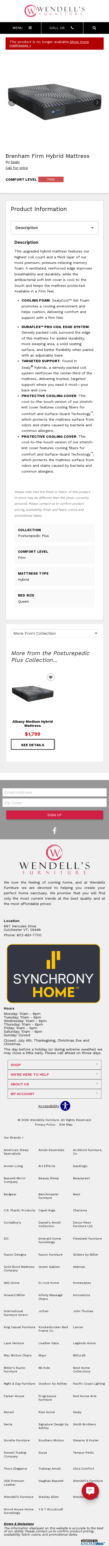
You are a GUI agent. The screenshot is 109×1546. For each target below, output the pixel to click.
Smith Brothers (84, 1424)
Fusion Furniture (51, 1254)
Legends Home (84, 1343)
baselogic (80, 1166)
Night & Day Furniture (19, 1383)
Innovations (81, 1295)
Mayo (42, 1355)
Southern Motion (51, 1440)
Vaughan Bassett (51, 1481)
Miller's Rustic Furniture (14, 1369)
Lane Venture (14, 1343)
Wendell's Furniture (88, 1481)
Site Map (65, 1124)
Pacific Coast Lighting (89, 1383)
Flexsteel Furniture (87, 1238)
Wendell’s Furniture (18, 1497)
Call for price (17, 168)
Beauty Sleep (49, 1178)
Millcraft (79, 1355)
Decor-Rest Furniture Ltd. (83, 1224)
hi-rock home (49, 1283)
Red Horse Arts (85, 1396)
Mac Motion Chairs (18, 1355)
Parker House (14, 1396)
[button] (97, 102)
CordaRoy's (12, 1222)
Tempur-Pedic (83, 1452)
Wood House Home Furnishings (18, 1511)
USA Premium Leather (14, 1482)
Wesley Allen (49, 1497)
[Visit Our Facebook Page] (54, 831)
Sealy (15, 162)
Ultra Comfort (83, 1468)
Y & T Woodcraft (51, 1509)
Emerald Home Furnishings (50, 1240)
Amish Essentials (51, 1150)
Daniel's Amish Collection (50, 1224)
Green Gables (49, 1267)
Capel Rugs (47, 1210)
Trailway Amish (50, 1468)
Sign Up (54, 815)
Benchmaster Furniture (49, 1196)
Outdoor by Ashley (53, 1383)
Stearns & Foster (86, 1440)
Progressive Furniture (47, 1397)
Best (76, 1194)
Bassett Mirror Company (15, 1180)
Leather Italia (49, 1343)
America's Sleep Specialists (16, 1151)
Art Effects (47, 1166)
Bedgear (10, 1194)
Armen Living (13, 1166)
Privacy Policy (45, 1124)
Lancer (78, 1327)
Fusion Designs (15, 1254)
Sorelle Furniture (17, 1440)
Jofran (43, 1311)
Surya (43, 1452)
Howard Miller (14, 1295)
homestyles (82, 1283)
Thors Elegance (15, 1468)
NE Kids (44, 1368)
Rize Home (47, 1412)
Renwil (9, 1412)
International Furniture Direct (16, 1312)
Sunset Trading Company (15, 1454)
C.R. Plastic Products (19, 1210)
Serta (8, 1424)
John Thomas (83, 1311)
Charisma (80, 1210)
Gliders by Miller (85, 1254)
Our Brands (14, 1137)
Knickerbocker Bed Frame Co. (53, 1328)
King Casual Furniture (19, 1327)
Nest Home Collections (81, 1369)
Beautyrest (81, 1178)
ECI (6, 1238)
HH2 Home (12, 1283)
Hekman (79, 1267)
